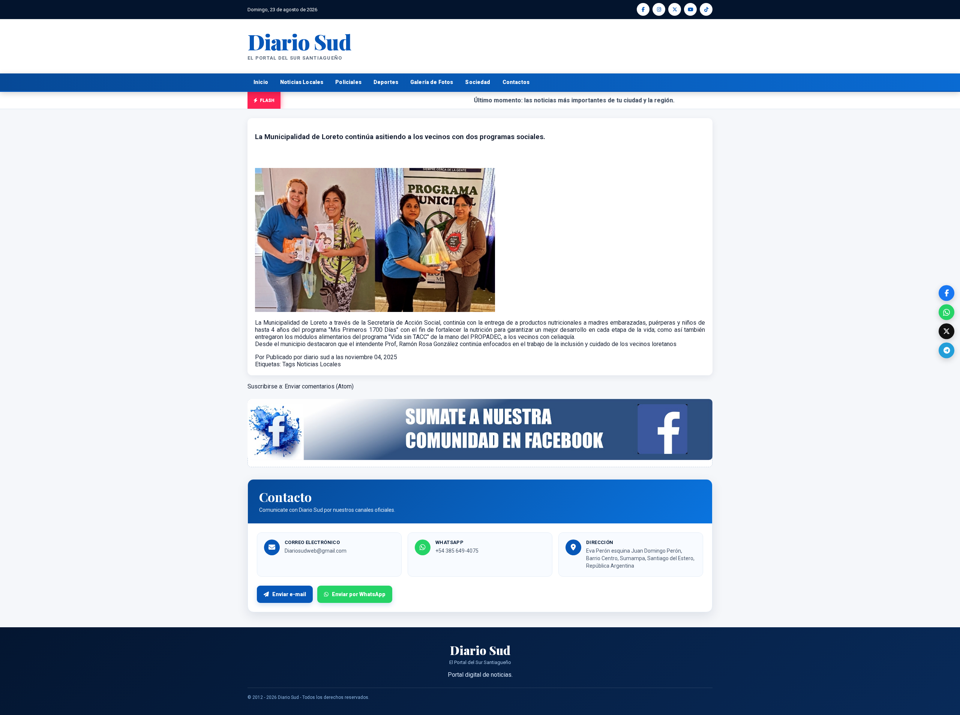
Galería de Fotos (431, 82)
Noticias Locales (301, 82)
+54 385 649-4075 (456, 551)
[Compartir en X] (946, 331)
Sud (299, 41)
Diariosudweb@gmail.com (315, 551)
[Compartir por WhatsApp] (946, 312)
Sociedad (477, 82)
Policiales (348, 82)
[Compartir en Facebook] (946, 293)
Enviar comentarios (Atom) (319, 386)
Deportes (386, 82)
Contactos (516, 82)
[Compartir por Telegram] (946, 350)
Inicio (261, 82)
